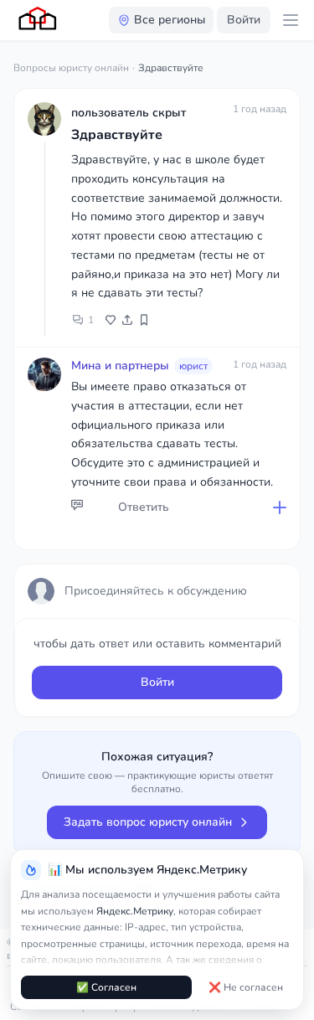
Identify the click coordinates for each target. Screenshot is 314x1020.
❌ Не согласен (245, 987)
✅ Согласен (106, 987)
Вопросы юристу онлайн (71, 68)
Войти (243, 20)
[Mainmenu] (290, 20)
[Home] (38, 20)
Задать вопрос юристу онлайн (148, 822)
